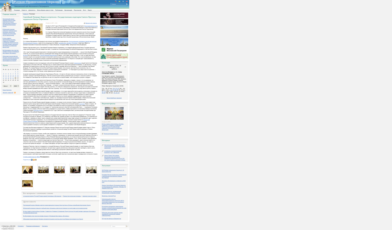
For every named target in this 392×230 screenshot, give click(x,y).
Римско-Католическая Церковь (72, 196)
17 (3, 78)
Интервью (106, 140)
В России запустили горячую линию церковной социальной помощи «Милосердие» (112, 214)
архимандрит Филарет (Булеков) (68, 43)
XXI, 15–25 (116, 88)
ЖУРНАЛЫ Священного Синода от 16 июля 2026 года (113, 171)
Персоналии (77, 10)
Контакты (45, 226)
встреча (25, 55)
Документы (31, 10)
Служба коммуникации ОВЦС (31, 157)
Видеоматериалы (108, 104)
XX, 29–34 (116, 93)
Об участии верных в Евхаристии (111, 218)
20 (10, 78)
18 (6, 78)
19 (8, 78)
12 (8, 75)
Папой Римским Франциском (48, 55)
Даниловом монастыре (91, 26)
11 (6, 75)
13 (10, 75)
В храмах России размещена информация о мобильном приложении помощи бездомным (114, 176)
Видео (90, 10)
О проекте (21, 226)
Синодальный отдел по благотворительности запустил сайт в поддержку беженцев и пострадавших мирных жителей (113, 201)
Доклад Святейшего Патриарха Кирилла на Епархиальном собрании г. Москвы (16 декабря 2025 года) (114, 187)
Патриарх (17, 10)
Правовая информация (33, 226)
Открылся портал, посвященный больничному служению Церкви (111, 192)
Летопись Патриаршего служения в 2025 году (114, 181)
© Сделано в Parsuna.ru (8, 228)
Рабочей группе (38, 110)
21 (13, 78)
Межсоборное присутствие (45, 10)
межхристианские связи (89, 196)
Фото (84, 10)
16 (17, 75)
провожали (32, 80)
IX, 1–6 (104, 91)
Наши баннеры (7, 90)
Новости (24, 10)
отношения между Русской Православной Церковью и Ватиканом (42, 196)
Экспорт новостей (8, 92)
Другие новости (29, 202)
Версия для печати (91, 23)
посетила (82, 104)
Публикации (59, 10)
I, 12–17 (112, 90)
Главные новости (9, 14)
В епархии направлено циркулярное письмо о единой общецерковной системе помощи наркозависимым (114, 208)
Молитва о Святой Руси (109, 196)
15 (15, 75)
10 (3, 75)
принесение (77, 63)
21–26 (116, 90)
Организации (68, 10)
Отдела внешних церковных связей (79, 41)
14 (13, 75)
